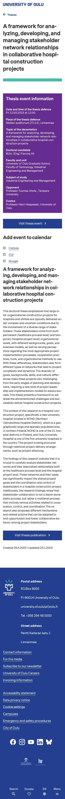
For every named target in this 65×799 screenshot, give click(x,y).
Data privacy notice (16, 700)
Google (13, 261)
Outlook (14, 248)
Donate (29, 789)
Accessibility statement (19, 693)
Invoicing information (18, 680)
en (47, 793)
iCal (11, 255)
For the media (12, 659)
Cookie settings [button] (14, 707)
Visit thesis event (31, 223)
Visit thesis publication (31, 535)
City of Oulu (11, 728)
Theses (12, 15)
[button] (57, 791)
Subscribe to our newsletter (22, 666)
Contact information (17, 652)
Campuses (10, 714)
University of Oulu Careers (21, 673)
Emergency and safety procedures (27, 721)
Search (13, 789)
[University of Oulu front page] (31, 3)
